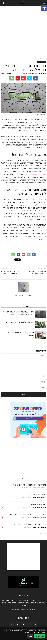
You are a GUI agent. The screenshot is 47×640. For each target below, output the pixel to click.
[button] (44, 8)
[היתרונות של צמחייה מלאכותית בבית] (40, 325)
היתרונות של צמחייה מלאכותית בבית (20, 322)
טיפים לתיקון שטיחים (38, 494)
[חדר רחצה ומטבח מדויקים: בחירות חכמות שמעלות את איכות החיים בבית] (40, 314)
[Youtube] (12, 624)
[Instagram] (29, 624)
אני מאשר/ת (40, 636)
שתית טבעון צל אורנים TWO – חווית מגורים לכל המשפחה (11, 272)
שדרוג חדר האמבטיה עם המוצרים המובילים (30, 524)
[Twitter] (23, 624)
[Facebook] (35, 624)
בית (45, 58)
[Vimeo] (17, 624)
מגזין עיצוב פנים (41, 62)
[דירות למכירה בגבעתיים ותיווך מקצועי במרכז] (40, 335)
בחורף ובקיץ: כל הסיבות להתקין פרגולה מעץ (29, 485)
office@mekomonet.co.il (20, 610)
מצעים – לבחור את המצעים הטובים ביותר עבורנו (27, 514)
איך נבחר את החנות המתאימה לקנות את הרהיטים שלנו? (36, 272)
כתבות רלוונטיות (40, 306)
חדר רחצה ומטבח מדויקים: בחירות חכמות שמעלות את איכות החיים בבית (18, 313)
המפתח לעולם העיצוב (37, 504)
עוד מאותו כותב (27, 306)
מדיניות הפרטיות (30, 632)
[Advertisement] (23, 31)
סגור (30, 636)
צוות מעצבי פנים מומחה (37, 73)
